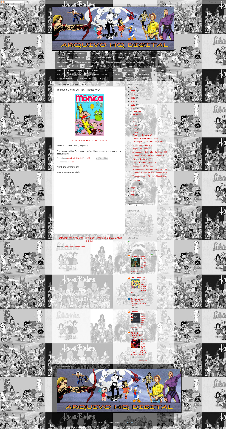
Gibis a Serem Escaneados (87, 62)
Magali (75, 66)
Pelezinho (128, 70)
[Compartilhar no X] (102, 158)
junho (135, 122)
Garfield (152, 58)
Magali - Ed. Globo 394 (142, 149)
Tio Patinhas (144, 74)
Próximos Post (76, 74)
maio (135, 125)
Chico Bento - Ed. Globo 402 (144, 162)
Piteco (59, 74)
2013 (133, 188)
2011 (133, 195)
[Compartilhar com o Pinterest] (107, 158)
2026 (133, 88)
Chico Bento (79, 58)
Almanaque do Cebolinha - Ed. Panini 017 (149, 169)
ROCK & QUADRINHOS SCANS (137, 335)
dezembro (137, 111)
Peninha (160, 70)
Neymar (159, 66)
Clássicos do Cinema (102, 58)
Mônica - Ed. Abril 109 (141, 159)
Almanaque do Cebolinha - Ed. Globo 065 (149, 142)
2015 (133, 105)
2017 (133, 98)
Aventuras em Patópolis (120, 53)
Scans (117, 74)
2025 (133, 91)
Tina (129, 74)
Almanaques (97, 53)
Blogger (129, 422)
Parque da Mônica (76, 70)
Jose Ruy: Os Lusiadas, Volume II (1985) (138, 303)
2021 (133, 95)
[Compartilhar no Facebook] (104, 158)
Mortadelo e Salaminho (138, 66)
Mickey (103, 66)
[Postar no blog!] (99, 158)
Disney (121, 58)
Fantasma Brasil (138, 256)
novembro (137, 115)
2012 (133, 192)
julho (135, 118)
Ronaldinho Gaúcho (98, 74)
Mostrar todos (143, 360)
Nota (59, 70)
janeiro (136, 184)
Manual (89, 66)
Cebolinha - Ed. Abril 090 (142, 166)
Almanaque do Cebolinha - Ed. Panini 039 (149, 152)
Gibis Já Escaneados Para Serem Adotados (125, 62)
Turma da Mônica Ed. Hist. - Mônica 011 (149, 156)
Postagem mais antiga (109, 238)
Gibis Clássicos (138, 278)
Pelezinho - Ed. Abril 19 (142, 135)
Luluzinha (61, 66)
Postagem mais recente (70, 238)
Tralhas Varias (137, 299)
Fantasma (137, 58)
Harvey (154, 62)
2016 (133, 101)
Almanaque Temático (76, 53)
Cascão (155, 53)
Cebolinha (61, 58)
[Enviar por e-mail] (97, 158)
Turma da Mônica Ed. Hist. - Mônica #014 (89, 140)
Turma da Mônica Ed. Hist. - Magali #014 (149, 176)
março (136, 132)
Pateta (95, 70)
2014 (133, 108)
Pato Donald (110, 70)
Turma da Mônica (64, 79)
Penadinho (145, 70)
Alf (58, 53)
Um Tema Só (85, 79)
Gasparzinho (62, 62)
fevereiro (137, 180)
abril (135, 129)
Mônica (117, 66)
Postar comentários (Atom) (75, 247)
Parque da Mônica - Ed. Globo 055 (146, 138)
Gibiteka (134, 312)
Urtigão (102, 79)
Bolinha (141, 53)
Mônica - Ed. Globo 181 (142, 145)
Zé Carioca (117, 79)
